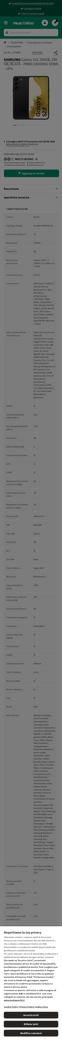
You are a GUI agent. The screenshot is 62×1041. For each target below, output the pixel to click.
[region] (31, 983)
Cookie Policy (11, 1006)
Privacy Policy (26, 1006)
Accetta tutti (31, 1015)
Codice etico (41, 1006)
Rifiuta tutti (31, 1024)
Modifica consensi (31, 1033)
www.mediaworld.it (14, 1000)
